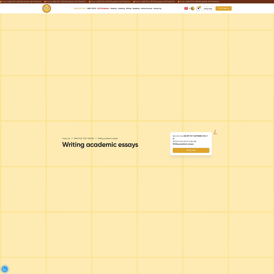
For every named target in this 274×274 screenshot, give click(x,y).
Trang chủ (66, 138)
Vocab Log (157, 8)
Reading (114, 8)
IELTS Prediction (103, 8)
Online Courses (146, 8)
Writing (128, 8)
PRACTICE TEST (80, 8)
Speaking (136, 8)
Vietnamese (186, 8)
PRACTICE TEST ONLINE (84, 138)
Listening (121, 8)
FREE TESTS (91, 8)
